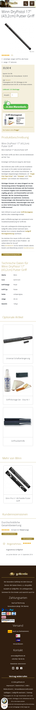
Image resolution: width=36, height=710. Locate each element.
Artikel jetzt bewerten (9, 534)
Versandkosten (18, 644)
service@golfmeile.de (18, 656)
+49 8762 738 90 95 (18, 659)
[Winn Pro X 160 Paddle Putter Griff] (18, 480)
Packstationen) (24, 631)
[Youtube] (13, 668)
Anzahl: (6, 95)
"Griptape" (20, 176)
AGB (27, 686)
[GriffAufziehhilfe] (18, 422)
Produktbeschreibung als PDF (12, 254)
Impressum (10, 686)
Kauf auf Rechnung (18, 603)
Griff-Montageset (27, 212)
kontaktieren (9, 246)
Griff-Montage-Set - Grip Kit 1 (18, 399)
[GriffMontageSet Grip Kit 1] (18, 381)
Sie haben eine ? (11, 130)
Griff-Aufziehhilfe (18, 441)
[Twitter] (17, 668)
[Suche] (25, 3)
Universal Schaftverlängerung (18, 358)
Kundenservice (29, 248)
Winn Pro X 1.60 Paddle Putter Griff (18, 499)
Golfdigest (7, 693)
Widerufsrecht (8, 689)
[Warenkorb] (32, 3)
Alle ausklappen (27, 539)
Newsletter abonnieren (18, 664)
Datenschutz (20, 686)
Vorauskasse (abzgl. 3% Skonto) (18, 606)
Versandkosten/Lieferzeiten (24, 689)
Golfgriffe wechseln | (19, 693)
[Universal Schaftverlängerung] (18, 340)
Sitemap (29, 693)
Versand (8, 80)
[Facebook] (21, 668)
